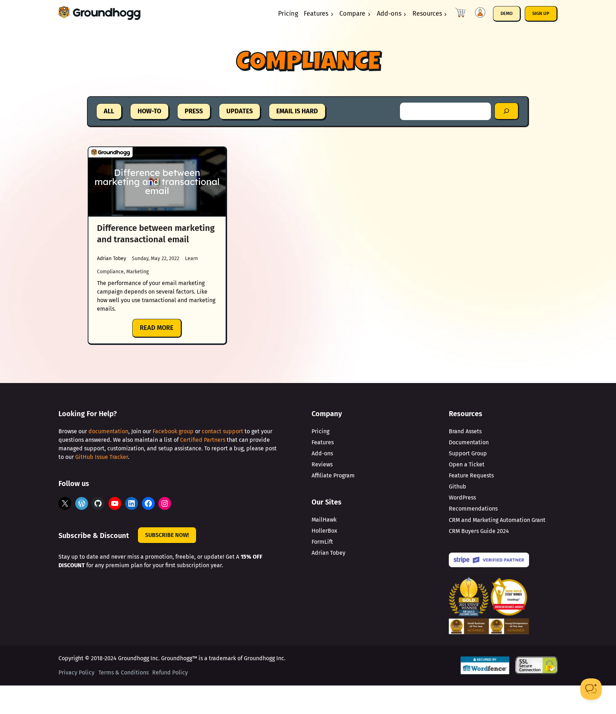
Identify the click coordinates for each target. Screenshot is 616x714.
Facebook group (173, 431)
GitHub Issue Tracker (101, 457)
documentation (108, 431)
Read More (161, 331)
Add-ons (389, 13)
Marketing (137, 272)
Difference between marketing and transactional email (156, 233)
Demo (506, 13)
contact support (222, 431)
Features (316, 13)
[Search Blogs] (506, 111)
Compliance (110, 272)
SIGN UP (540, 13)
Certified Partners (202, 439)
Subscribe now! (167, 535)
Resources (427, 13)
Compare (352, 13)
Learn (191, 258)
